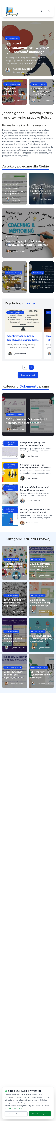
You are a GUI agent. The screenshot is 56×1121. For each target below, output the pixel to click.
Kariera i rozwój (12, 38)
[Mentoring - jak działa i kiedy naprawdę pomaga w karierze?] (28, 233)
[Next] (31, 367)
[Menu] (35, 11)
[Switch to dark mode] (48, 11)
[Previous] (24, 367)
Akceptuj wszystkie (40, 1114)
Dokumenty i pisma (15, 414)
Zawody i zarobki (38, 84)
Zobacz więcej (28, 375)
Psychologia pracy (12, 84)
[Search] (42, 11)
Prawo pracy (38, 273)
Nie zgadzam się (16, 1114)
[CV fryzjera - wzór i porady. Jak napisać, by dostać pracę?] (28, 414)
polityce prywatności (13, 1108)
